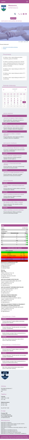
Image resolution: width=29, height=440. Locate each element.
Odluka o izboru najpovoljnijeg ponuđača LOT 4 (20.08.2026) (14, 78)
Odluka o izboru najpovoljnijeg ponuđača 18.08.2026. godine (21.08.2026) (12, 58)
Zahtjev (4, 48)
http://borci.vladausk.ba (13, 8)
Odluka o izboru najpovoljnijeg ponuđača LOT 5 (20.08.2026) (14, 74)
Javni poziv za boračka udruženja (10, 47)
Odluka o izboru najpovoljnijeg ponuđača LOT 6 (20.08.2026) (14, 69)
